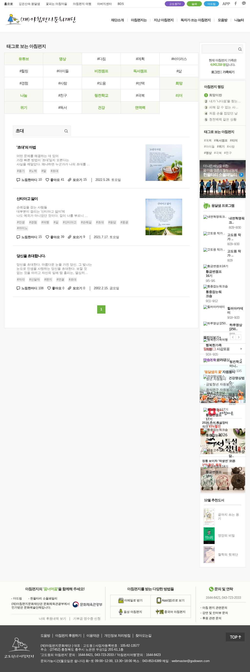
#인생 (21, 222)
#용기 (21, 171)
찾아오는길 (143, 635)
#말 (44, 171)
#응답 (112, 222)
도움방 (45, 635)
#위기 (221, 146)
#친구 (62, 95)
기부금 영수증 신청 (87, 618)
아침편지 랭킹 (214, 87)
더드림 (212, 3)
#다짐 (101, 59)
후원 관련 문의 (211, 618)
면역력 (140, 107)
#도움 (101, 83)
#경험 (24, 83)
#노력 (33, 171)
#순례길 (86, 222)
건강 (101, 107)
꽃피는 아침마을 (56, 4)
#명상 (208, 153)
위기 (23, 107)
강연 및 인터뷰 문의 (215, 613)
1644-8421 (213, 597)
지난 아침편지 (164, 20)
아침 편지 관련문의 (214, 607)
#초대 (54, 171)
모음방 (222, 20)
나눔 (23, 95)
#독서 (62, 107)
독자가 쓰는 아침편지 (196, 20)
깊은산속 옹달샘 (29, 4)
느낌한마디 (31, 180)
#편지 (48, 279)
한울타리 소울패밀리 (43, 598)
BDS (121, 4)
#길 (56, 222)
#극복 (140, 95)
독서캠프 (140, 71)
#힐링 (24, 71)
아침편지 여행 (82, 4)
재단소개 (117, 20)
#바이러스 (179, 59)
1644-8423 (153, 655)
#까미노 (22, 228)
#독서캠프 (221, 140)
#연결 (60, 279)
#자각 (21, 279)
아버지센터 (104, 4)
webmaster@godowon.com (191, 661)
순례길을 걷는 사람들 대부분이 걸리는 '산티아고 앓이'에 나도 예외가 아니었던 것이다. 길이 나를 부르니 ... (52, 211)
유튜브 (24, 59)
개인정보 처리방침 (117, 635)
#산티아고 (69, 222)
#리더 (234, 140)
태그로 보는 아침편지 (219, 132)
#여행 (45, 222)
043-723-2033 (231, 597)
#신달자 (34, 279)
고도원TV (175, 3)
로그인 (215, 72)
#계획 (140, 59)
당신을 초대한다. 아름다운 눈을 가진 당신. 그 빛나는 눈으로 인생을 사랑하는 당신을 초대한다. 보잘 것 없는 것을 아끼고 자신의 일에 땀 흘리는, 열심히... (54, 269)
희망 (179, 83)
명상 (62, 59)
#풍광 (124, 222)
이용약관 (92, 635)
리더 (179, 95)
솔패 (194, 3)
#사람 (62, 83)
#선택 (140, 83)
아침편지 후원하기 (68, 635)
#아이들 (63, 71)
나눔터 (239, 20)
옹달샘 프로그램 (222, 205)
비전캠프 (101, 71)
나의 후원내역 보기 (52, 618)
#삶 (179, 71)
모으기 (80, 180)
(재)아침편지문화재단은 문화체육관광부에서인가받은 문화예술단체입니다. (40, 605)
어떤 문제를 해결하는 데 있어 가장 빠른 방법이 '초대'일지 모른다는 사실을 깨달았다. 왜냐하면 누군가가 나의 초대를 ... (53, 160)
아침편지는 (139, 20)
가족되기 (228, 72)
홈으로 (8, 4)
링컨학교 (101, 95)
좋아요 (57, 180)
